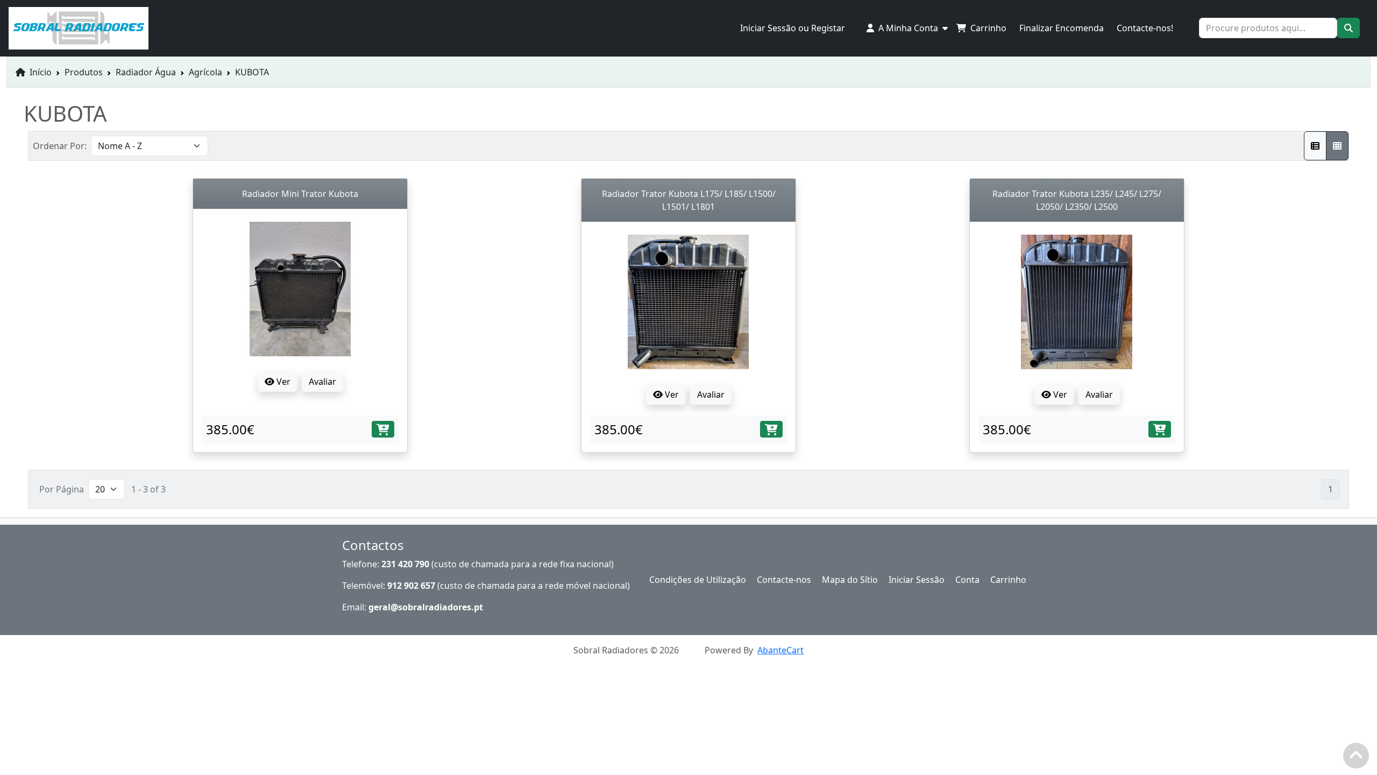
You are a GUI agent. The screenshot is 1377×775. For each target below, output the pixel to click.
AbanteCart (780, 650)
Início (39, 72)
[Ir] (1348, 28)
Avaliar (322, 382)
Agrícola (205, 72)
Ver (282, 382)
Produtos (84, 72)
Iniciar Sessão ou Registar (792, 28)
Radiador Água (146, 72)
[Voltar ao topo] (1358, 758)
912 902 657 (411, 585)
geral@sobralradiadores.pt (425, 607)
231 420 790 (405, 564)
